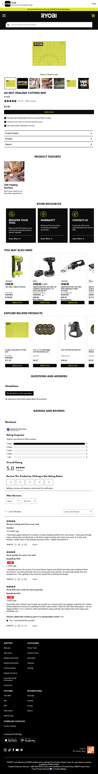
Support (8, 144)
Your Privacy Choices (41, 769)
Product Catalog (10, 726)
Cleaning (30, 663)
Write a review (30, 101)
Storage (30, 668)
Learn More (13, 238)
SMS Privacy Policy (82, 767)
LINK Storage (9, 716)
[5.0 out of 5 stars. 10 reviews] (93, 294)
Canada (30, 701)
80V (5, 706)
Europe (30, 706)
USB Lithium (8, 711)
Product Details (12, 133)
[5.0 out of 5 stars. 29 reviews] (65, 294)
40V (5, 701)
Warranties (8, 653)
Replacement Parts (11, 658)
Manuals (7, 648)
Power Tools (32, 648)
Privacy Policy (67, 767)
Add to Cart (49, 112)
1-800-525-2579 (36, 767)
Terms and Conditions (52, 767)
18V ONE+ (7, 696)
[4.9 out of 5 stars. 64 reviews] (37, 294)
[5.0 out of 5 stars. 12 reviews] (9, 294)
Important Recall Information (10, 679)
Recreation (31, 658)
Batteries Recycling (11, 663)
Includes (8, 139)
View (94, 4)
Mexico (30, 711)
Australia (30, 696)
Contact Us (8, 685)
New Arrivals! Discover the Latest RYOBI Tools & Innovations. (49, 9)
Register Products (10, 673)
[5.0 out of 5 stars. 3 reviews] (9, 357)
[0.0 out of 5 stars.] (37, 357)
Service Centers (10, 668)
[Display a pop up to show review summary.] (43, 295)
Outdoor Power (33, 653)
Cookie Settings (60, 769)
